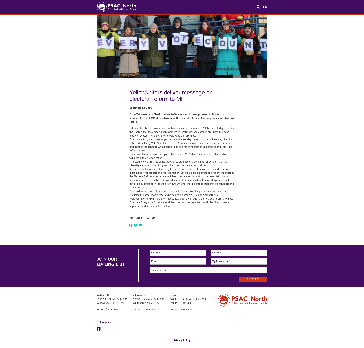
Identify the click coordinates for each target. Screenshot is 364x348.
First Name (156, 251)
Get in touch (104, 322)
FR (265, 7)
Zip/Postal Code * (221, 260)
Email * (154, 260)
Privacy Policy (182, 340)
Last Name (217, 251)
